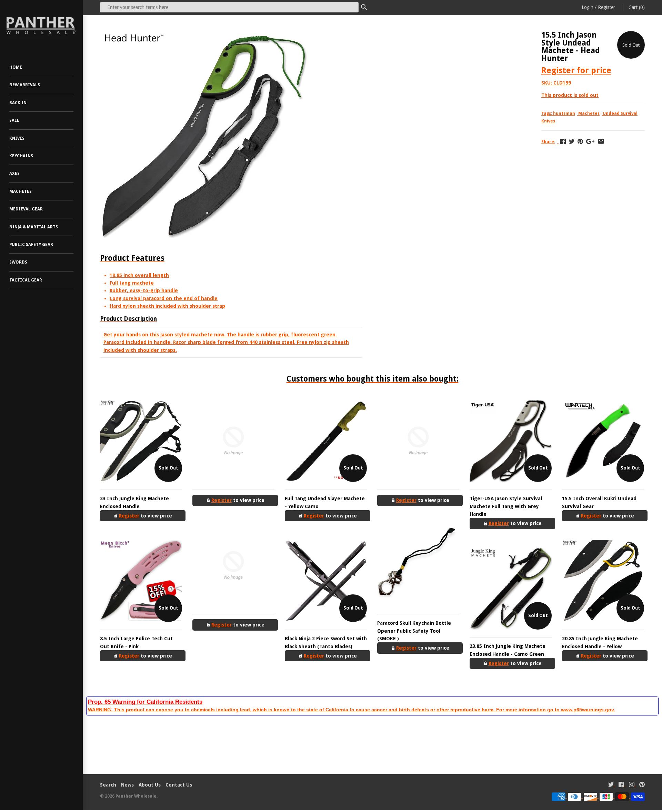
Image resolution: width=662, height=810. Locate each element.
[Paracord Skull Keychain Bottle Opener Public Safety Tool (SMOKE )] (418, 565)
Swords (18, 262)
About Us (150, 785)
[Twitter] (611, 785)
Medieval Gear (26, 209)
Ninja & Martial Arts (33, 227)
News (127, 785)
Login (587, 7)
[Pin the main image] (580, 141)
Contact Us (179, 785)
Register (606, 7)
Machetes (20, 191)
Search (108, 785)
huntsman (564, 113)
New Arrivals (24, 84)
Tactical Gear (25, 280)
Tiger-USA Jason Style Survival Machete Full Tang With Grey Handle (506, 506)
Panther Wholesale (136, 796)
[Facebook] (621, 785)
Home (15, 67)
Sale (14, 120)
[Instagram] (631, 785)
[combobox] (229, 7)
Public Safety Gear (31, 244)
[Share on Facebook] (563, 141)
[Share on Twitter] (571, 141)
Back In (18, 102)
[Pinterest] (642, 785)
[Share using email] (601, 141)
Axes (14, 173)
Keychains (21, 156)
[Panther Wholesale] (41, 26)
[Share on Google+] (590, 141)
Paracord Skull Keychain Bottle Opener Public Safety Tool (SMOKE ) (414, 630)
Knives (16, 138)
